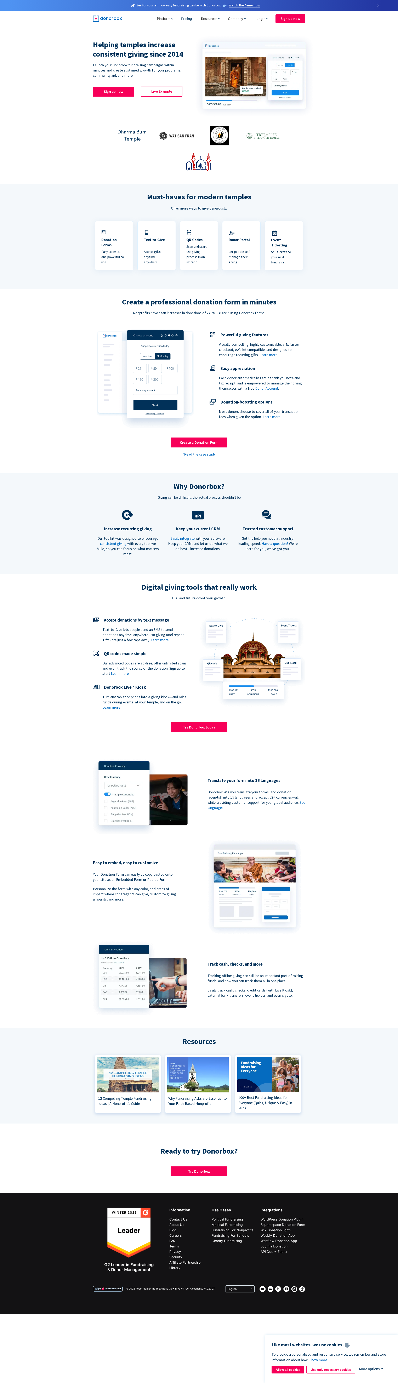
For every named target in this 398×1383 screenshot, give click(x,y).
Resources (209, 19)
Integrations (272, 1210)
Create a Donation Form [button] (199, 442)
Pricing (186, 19)
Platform (163, 19)
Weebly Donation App (278, 1235)
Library (174, 1268)
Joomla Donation (274, 1246)
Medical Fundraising (227, 1225)
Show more (318, 1360)
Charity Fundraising (227, 1241)
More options (369, 1368)
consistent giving (113, 543)
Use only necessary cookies (331, 1369)
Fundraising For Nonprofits (232, 1230)
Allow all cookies (288, 1369)
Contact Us (178, 1219)
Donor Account (266, 388)
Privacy (175, 1252)
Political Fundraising (227, 1219)
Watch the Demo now (244, 5)
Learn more (268, 354)
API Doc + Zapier (274, 1252)
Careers (175, 1235)
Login (261, 19)
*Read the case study (199, 454)
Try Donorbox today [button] (199, 727)
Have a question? (275, 543)
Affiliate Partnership (185, 1262)
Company (235, 19)
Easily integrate (182, 538)
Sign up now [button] (290, 19)
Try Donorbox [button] (199, 1171)
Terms (174, 1246)
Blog (172, 1230)
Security (175, 1257)
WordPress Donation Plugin (282, 1219)
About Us (176, 1225)
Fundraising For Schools (230, 1235)
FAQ (172, 1241)
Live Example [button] (161, 91)
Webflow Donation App (279, 1241)
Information (179, 1210)
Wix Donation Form (276, 1230)
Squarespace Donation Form (283, 1225)
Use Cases (221, 1210)
